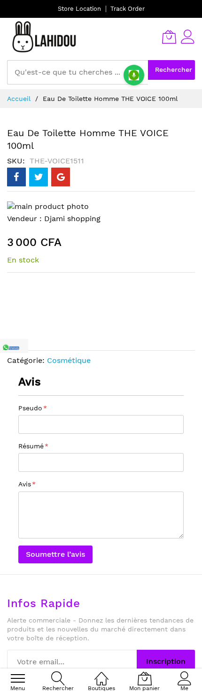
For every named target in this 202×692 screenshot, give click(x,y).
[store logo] (44, 36)
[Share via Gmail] (60, 177)
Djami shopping (72, 218)
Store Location (79, 8)
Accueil (19, 98)
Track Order (127, 8)
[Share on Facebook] (16, 177)
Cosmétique (69, 360)
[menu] (18, 678)
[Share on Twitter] (38, 177)
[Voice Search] (134, 75)
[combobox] (77, 72)
